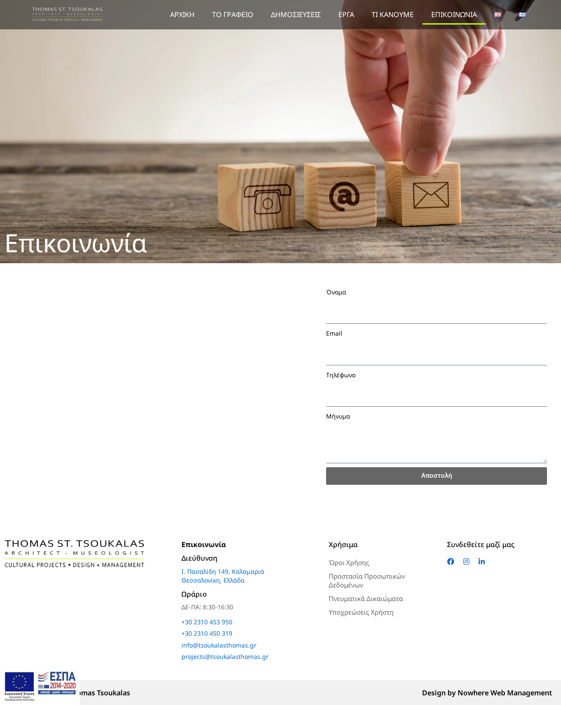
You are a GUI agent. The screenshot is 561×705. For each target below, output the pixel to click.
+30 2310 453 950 (206, 622)
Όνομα (336, 292)
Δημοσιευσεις (296, 14)
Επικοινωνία (203, 544)
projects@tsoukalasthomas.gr (225, 656)
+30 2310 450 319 (206, 633)
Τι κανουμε (393, 14)
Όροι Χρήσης (349, 562)
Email (334, 333)
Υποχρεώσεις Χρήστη (361, 612)
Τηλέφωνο (340, 375)
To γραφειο (232, 14)
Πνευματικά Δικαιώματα (366, 598)
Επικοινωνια (454, 14)
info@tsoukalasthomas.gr (218, 645)
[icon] (451, 561)
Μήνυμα (338, 416)
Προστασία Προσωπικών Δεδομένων (367, 580)
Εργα (346, 14)
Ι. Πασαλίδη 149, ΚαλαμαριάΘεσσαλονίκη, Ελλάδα (222, 575)
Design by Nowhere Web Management (487, 693)
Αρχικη (182, 14)
